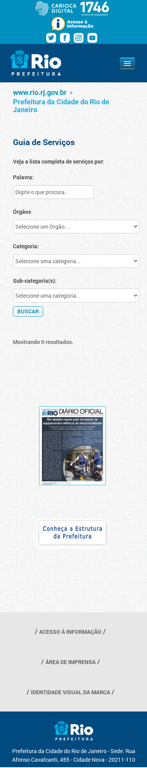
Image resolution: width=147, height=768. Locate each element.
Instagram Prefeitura (78, 38)
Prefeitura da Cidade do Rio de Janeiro (61, 106)
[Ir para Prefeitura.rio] (35, 63)
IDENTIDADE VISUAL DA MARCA (70, 692)
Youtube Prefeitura (92, 38)
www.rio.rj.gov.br (40, 92)
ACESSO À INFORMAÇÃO (70, 631)
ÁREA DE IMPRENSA (70, 662)
